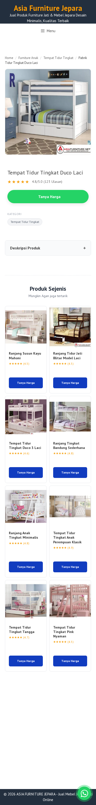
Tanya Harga (49, 196)
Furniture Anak (28, 58)
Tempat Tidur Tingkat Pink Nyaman (64, 631)
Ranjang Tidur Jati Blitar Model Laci (67, 355)
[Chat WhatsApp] (84, 793)
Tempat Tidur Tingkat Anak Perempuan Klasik (67, 537)
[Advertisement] (48, 739)
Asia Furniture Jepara (48, 8)
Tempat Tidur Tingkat (58, 58)
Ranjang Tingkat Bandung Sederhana (69, 445)
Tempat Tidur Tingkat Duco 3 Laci (25, 445)
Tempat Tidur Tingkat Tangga (21, 629)
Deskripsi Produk (25, 247)
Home (9, 58)
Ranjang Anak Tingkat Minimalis (23, 535)
